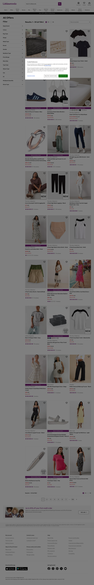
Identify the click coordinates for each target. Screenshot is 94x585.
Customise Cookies (31, 75)
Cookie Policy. (48, 65)
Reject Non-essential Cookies (51, 75)
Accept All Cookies (63, 75)
